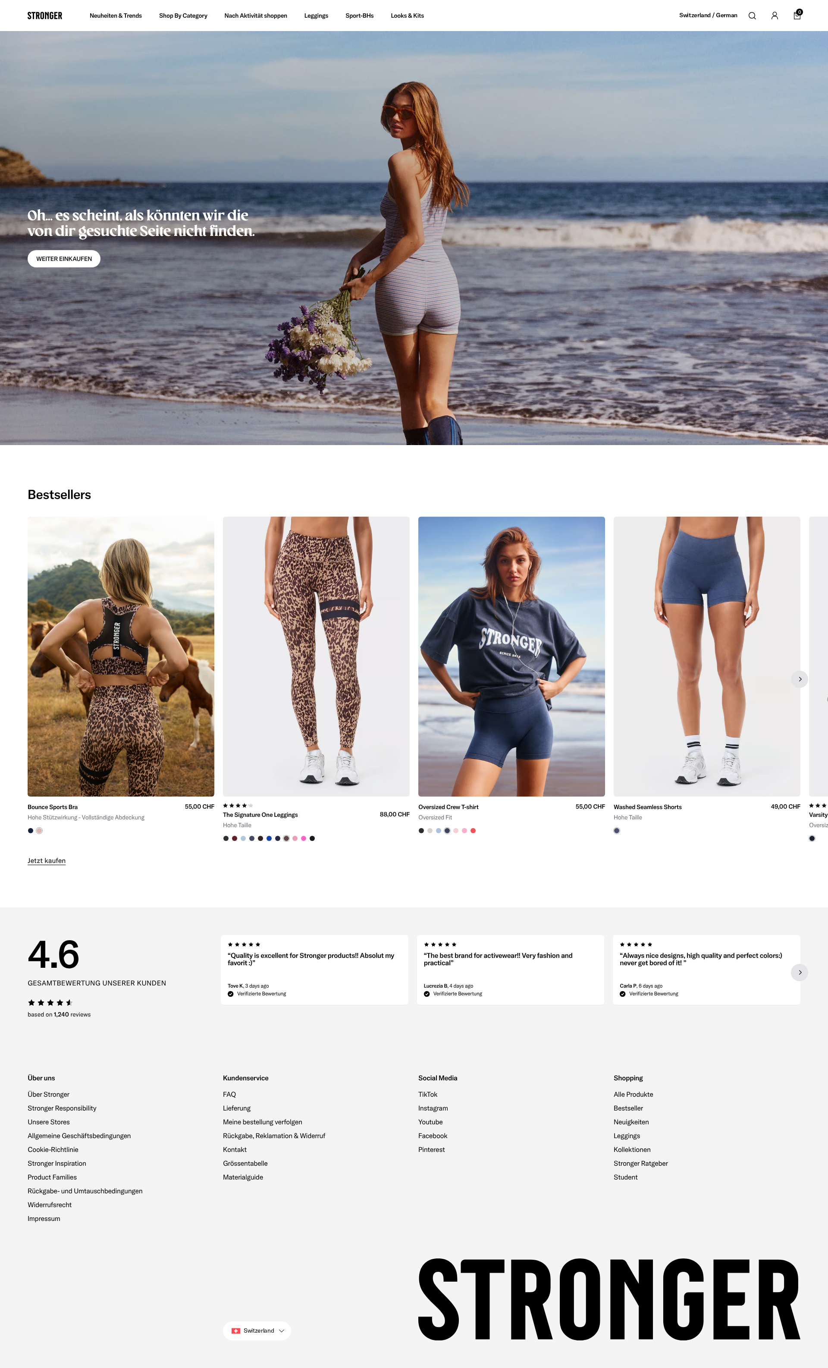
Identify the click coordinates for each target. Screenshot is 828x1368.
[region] (414, 679)
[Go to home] (45, 15)
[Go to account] (774, 15)
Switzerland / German (708, 15)
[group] (121, 679)
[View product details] (121, 815)
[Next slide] (799, 679)
